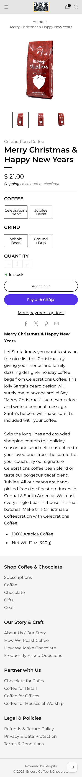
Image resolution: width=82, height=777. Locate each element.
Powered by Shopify (41, 766)
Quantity (16, 256)
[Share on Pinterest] (46, 323)
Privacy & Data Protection (30, 736)
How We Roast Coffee (26, 640)
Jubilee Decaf (41, 212)
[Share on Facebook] (26, 323)
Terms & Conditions (24, 743)
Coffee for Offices (21, 695)
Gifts (8, 600)
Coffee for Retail (20, 688)
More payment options (41, 312)
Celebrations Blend (16, 212)
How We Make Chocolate (30, 648)
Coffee (10, 584)
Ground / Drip (41, 241)
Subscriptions (18, 577)
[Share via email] (56, 323)
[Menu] (6, 7)
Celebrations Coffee (24, 141)
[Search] (75, 6)
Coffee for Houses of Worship (34, 703)
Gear (9, 607)
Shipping (11, 184)
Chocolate (14, 592)
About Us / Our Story (25, 632)
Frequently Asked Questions (33, 655)
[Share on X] (36, 323)
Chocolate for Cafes (24, 680)
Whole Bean (16, 241)
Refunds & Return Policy (29, 728)
